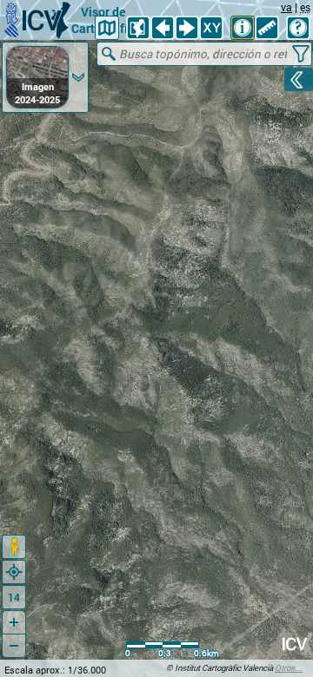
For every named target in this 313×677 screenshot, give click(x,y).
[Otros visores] (107, 28)
